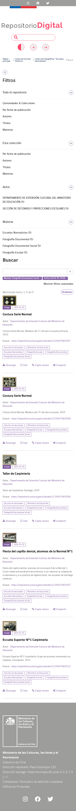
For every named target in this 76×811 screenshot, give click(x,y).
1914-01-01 (19, 633)
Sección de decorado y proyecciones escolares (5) (36, 208)
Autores (7, 116)
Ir (70, 271)
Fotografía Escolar (35, 352)
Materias (8, 130)
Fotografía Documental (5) (18, 239)
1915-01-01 (19, 307)
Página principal (6, 60)
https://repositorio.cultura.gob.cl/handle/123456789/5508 (41, 418)
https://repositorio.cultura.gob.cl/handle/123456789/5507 (41, 341)
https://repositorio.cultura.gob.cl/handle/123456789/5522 (41, 666)
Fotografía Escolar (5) (15, 252)
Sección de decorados (13, 348)
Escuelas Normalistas (13, 352)
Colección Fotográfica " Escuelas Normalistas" (49, 60)
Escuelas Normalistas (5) (17, 232)
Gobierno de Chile (14, 762)
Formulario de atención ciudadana (40, 782)
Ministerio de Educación (37, 348)
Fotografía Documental (57, 352)
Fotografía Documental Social (17, 357)
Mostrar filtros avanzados (58, 284)
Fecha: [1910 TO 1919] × (55, 278)
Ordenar (67, 292)
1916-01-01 (19, 545)
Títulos (7, 123)
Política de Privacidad (16, 786)
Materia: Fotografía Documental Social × (22, 278)
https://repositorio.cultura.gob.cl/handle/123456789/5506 (41, 497)
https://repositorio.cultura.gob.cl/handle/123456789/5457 (41, 585)
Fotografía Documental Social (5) (22, 246)
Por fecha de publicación (17, 110)
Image (7, 307)
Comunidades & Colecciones (19, 103)
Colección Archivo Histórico (23, 60)
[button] (13, 72)
